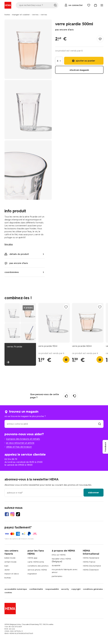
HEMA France (89, 562)
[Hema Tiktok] (18, 514)
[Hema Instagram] (12, 514)
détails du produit (19, 254)
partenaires (57, 576)
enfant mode (10, 562)
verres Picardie (14, 346)
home (7, 14)
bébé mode (9, 558)
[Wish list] (88, 5)
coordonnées (11, 272)
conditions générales (93, 589)
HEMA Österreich (91, 570)
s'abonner (93, 492)
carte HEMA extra (36, 562)
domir (7, 570)
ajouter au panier (85, 60)
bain (6, 566)
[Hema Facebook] (7, 514)
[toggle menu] (101, 5)
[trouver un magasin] (99, 424)
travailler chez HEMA (61, 559)
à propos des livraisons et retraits (23, 438)
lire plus (8, 244)
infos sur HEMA (59, 555)
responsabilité (52, 589)
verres (35, 14)
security (65, 589)
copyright (76, 589)
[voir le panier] (95, 5)
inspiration (32, 574)
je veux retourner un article (20, 442)
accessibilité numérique (15, 589)
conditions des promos (38, 566)
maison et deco (11, 574)
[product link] (54, 323)
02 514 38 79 (10, 459)
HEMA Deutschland (92, 566)
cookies (8, 592)
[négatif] (74, 396)
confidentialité (36, 589)
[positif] (66, 396)
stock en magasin (79, 70)
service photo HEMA (37, 570)
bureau (7, 577)
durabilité (56, 565)
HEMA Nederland (91, 558)
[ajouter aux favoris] (100, 38)
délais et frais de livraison (19, 446)
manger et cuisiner (21, 14)
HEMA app (32, 558)
